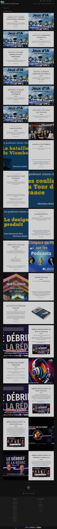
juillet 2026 (15, 502)
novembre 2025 (15, 503)
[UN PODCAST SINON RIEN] (28, 489)
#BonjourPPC (47, 327)
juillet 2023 (15, 509)
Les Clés (22, 243)
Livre (53, 3)
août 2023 (15, 508)
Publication (40, 509)
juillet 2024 (15, 505)
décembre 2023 (15, 507)
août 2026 (15, 501)
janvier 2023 (15, 516)
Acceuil (34, 3)
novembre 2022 (15, 517)
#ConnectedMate (16, 126)
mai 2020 (15, 521)
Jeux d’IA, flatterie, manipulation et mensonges (15, 54)
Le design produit (41, 214)
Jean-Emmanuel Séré (34, 233)
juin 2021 (15, 520)
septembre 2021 (15, 518)
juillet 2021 (15, 519)
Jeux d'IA (22, 15)
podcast (40, 502)
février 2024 (15, 506)
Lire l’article (15, 27)
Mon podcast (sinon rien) (46, 3)
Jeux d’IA (38, 3)
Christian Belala (16, 15)
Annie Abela (14, 265)
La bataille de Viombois (41, 144)
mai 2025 (15, 504)
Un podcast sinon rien (11, 3)
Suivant (29, 482)
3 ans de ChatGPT (15, 128)
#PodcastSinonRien (47, 142)
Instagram (40, 511)
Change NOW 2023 (41, 277)
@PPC (43, 341)
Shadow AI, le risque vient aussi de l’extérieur (16, 92)
